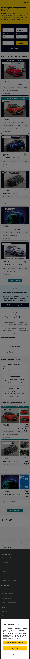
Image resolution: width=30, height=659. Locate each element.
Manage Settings (15, 654)
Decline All (15, 648)
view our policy (18, 638)
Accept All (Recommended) (15, 642)
